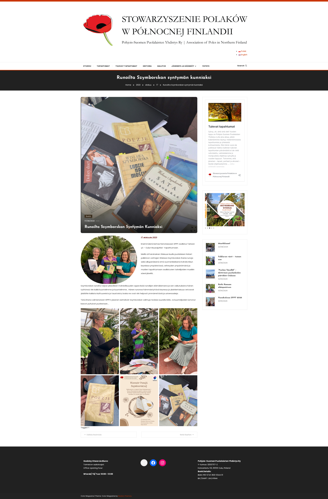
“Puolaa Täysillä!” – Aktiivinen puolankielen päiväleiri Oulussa (229, 273)
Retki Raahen (186, 434)
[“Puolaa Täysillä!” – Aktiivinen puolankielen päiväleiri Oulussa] (210, 274)
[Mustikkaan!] (210, 247)
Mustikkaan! (224, 244)
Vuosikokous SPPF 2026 (230, 298)
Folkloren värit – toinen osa (229, 258)
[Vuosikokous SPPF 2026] (210, 301)
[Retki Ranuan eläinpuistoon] (210, 288)
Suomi (88, 216)
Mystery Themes (125, 496)
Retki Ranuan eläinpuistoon (224, 285)
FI (88, 427)
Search (240, 65)
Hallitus (161, 66)
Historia (147, 66)
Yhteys (205, 66)
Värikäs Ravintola (93, 434)
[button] (208, 210)
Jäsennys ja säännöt (182, 66)
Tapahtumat (103, 66)
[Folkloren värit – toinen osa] (210, 260)
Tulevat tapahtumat (126, 66)
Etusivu (87, 66)
